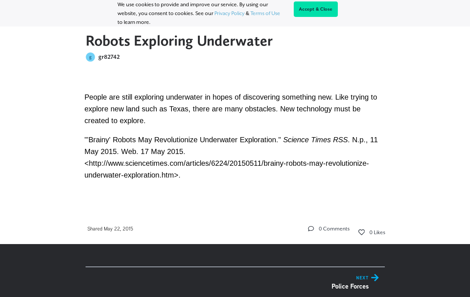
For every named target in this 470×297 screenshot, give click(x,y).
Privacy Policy (229, 13)
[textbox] (235, 134)
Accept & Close (316, 9)
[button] (311, 229)
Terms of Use (265, 13)
